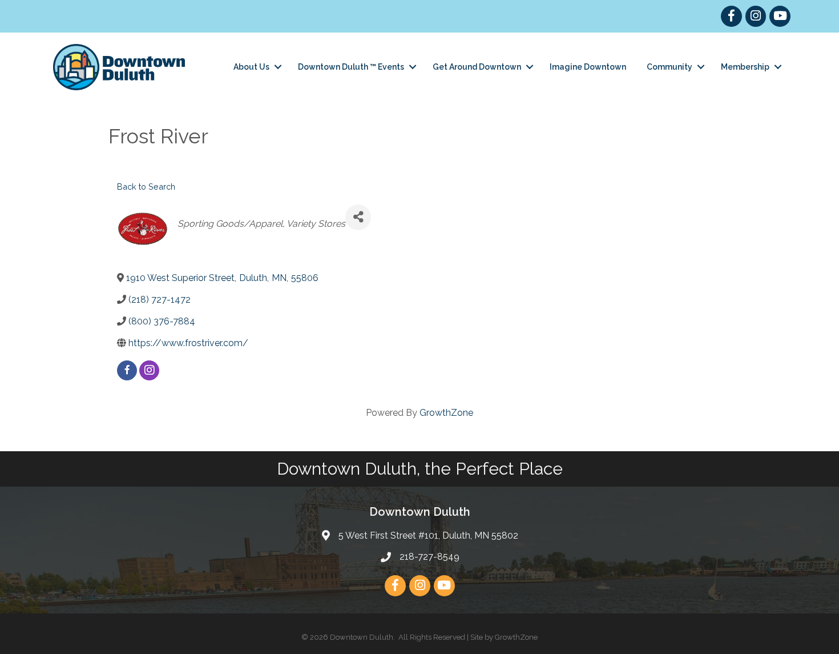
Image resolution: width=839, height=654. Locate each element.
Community (669, 66)
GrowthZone (446, 412)
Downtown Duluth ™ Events (351, 66)
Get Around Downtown (477, 66)
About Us (251, 66)
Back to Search (146, 186)
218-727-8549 (429, 556)
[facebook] (127, 370)
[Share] (358, 217)
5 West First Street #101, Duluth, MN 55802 (428, 535)
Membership (745, 66)
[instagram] (149, 370)
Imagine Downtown (588, 66)
